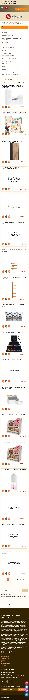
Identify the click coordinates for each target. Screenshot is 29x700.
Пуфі (4, 50)
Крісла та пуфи (7, 35)
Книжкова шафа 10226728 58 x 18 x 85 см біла (13, 552)
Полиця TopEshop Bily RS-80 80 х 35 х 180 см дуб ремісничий (13, 168)
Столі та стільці (8, 72)
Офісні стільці (7, 53)
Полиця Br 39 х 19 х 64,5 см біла (11, 359)
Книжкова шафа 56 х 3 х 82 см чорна (13, 332)
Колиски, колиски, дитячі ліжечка (11, 38)
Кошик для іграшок (9, 58)
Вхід (17, 9)
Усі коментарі (5, 605)
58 (19, 582)
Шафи (4, 64)
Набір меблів (6, 45)
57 (15, 582)
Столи (4, 30)
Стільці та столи (8, 56)
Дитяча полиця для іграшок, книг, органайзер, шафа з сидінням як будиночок (13, 86)
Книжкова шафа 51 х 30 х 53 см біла (13, 442)
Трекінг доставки (5, 663)
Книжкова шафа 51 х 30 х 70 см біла (13, 414)
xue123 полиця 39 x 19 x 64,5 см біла (13, 195)
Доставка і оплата (5, 658)
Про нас (3, 654)
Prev (23, 590)
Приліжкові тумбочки (10, 74)
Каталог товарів (5, 656)
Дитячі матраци (8, 47)
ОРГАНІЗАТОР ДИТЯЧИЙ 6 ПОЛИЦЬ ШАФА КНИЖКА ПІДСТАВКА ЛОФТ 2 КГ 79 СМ (14, 113)
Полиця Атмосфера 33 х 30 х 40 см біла (13, 223)
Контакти (3, 665)
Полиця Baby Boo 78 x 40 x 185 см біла (14, 469)
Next (26, 590)
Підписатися (23, 689)
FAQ (2, 661)
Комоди (5, 42)
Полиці (5, 69)
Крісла (4, 32)
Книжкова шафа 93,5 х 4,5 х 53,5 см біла (13, 305)
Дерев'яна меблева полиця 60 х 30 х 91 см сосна (14, 250)
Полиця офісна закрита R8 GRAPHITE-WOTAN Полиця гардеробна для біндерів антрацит (14, 141)
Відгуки (3, 660)
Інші (4, 66)
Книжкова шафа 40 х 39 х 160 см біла (14, 524)
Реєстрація (24, 9)
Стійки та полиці (8, 61)
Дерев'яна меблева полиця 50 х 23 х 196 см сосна (14, 278)
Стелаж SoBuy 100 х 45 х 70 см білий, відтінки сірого (13, 388)
